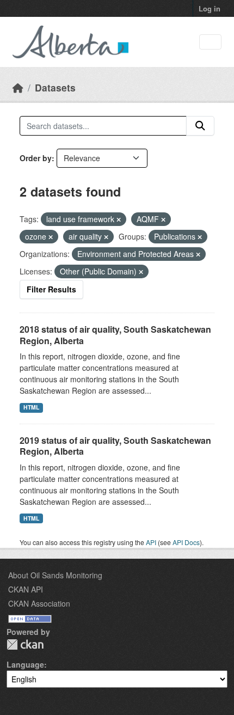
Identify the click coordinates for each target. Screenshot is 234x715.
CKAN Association (39, 603)
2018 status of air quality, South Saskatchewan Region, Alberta (115, 335)
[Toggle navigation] (210, 42)
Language (25, 664)
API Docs (186, 542)
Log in (209, 8)
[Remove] (118, 219)
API (151, 542)
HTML (31, 407)
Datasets (55, 87)
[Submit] (200, 126)
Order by (36, 157)
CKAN (25, 644)
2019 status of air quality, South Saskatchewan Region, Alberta (115, 446)
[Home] (18, 87)
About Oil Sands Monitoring (55, 575)
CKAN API (25, 589)
